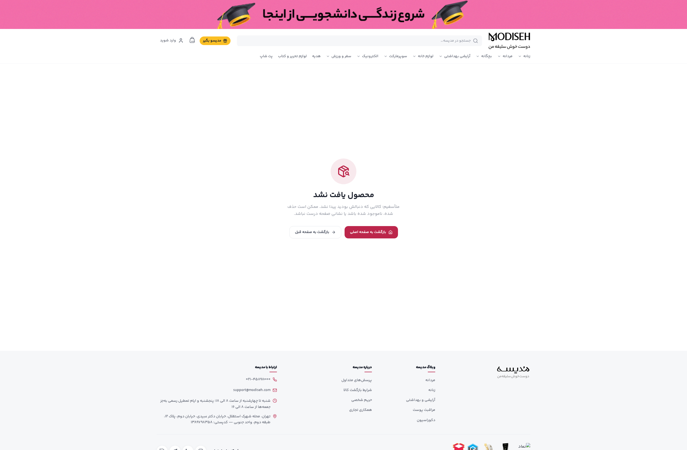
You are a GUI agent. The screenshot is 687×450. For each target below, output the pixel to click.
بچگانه (486, 56)
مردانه (508, 56)
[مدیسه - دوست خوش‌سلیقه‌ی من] (509, 40)
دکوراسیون (426, 420)
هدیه (316, 56)
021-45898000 (258, 379)
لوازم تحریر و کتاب (292, 56)
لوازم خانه (425, 56)
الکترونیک (370, 56)
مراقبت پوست (424, 410)
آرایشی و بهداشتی (420, 400)
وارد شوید (168, 40)
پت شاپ (266, 56)
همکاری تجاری (360, 410)
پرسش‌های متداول (356, 380)
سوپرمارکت (398, 56)
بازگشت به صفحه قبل (312, 232)
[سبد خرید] (192, 40)
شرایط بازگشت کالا (358, 390)
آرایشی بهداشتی (457, 56)
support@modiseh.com (252, 390)
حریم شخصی (361, 400)
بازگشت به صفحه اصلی (368, 232)
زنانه (526, 56)
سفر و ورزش (341, 56)
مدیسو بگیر (212, 41)
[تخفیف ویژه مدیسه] (343, 14)
